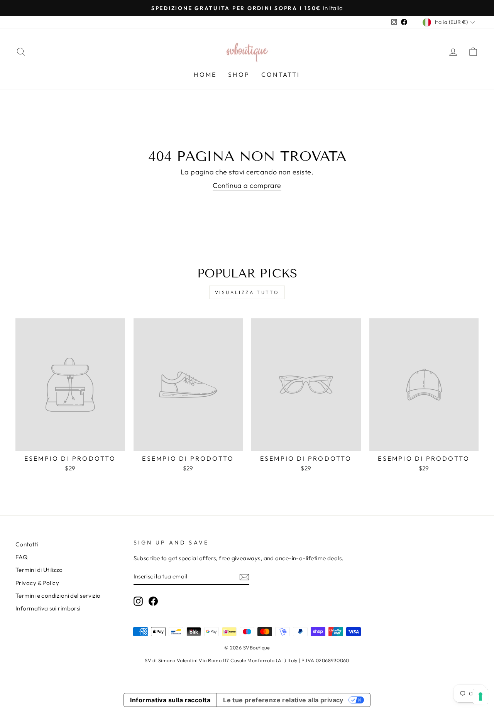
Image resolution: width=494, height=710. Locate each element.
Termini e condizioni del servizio (58, 595)
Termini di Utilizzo (39, 569)
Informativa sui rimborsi (48, 608)
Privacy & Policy (37, 583)
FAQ (21, 557)
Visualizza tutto (247, 292)
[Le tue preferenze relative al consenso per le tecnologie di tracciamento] (480, 696)
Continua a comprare (247, 185)
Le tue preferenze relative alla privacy (283, 700)
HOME (205, 74)
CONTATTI (280, 74)
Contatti (26, 544)
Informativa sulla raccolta (170, 700)
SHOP (239, 74)
